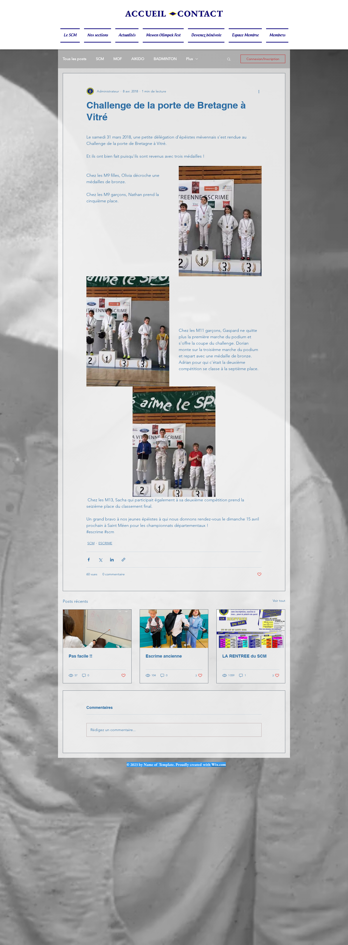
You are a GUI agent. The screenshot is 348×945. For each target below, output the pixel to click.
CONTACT (200, 13)
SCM (100, 58)
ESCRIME (105, 543)
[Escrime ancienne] (174, 629)
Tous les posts (74, 58)
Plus (189, 58)
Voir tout (279, 600)
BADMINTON (165, 58)
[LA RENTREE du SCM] (251, 629)
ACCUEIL (145, 13)
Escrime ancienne (164, 656)
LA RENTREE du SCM (244, 656)
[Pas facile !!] (97, 629)
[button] (71, 35)
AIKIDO (137, 58)
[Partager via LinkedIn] (112, 559)
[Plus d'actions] (259, 91)
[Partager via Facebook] (88, 559)
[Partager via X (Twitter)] (100, 559)
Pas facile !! (80, 656)
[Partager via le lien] (123, 559)
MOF (117, 58)
